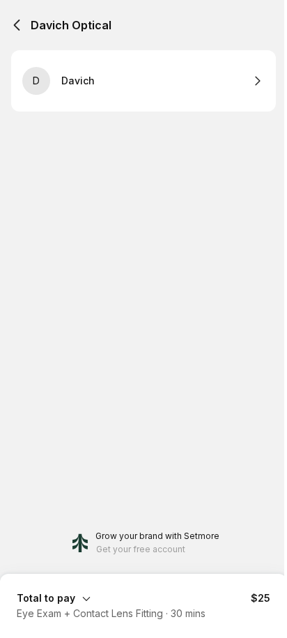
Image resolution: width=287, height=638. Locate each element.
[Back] (17, 25)
